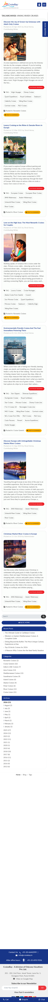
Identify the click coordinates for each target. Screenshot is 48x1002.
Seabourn (37, 97)
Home (18, 775)
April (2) (7, 717)
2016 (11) (7, 757)
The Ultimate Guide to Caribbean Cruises (20, 633)
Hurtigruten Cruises (11, 398)
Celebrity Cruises (10, 101)
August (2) (8, 705)
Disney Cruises (29, 92)
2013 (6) (6, 767)
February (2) (9, 724)
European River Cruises (34, 193)
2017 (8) (6, 754)
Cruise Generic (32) (10, 664)
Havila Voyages (10, 425)
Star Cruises (9, 402)
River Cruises (9, 207)
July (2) (7, 708)
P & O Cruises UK (11, 407)
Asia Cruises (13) (9, 670)
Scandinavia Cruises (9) (11, 676)
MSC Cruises (9, 411)
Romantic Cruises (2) (11, 660)
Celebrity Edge (33, 304)
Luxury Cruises (16, 290)
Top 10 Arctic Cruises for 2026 (16, 647)
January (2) (8, 727)
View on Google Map (24, 979)
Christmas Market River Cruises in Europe (20, 534)
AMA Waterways (10, 198)
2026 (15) (7, 702)
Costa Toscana (10, 420)
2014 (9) (6, 764)
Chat (43, 999)
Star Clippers (15, 393)
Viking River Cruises (25, 101)
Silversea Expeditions (30, 393)
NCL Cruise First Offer (12, 416)
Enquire (25, 999)
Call (6, 999)
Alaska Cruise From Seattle (14, 295)
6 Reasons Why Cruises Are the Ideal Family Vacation (24, 650)
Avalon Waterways (25, 198)
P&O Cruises (22, 106)
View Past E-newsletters (24, 992)
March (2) (8, 720)
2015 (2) (6, 761)
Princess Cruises (10, 304)
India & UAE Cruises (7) (12, 667)
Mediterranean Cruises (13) (13, 673)
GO (42, 988)
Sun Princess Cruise (11, 299)
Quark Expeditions (11, 97)
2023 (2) (6, 736)
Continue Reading (35, 87)
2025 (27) (7, 730)
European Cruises (17, 193)
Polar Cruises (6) (9, 686)
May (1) (7, 714)
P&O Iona (37, 416)
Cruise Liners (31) (9, 692)
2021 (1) (6, 742)
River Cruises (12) (10, 689)
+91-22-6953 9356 (34, 960)
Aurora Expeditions (31, 420)
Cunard (28, 295)
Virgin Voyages (16, 92)
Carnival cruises (10, 106)
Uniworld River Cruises (12, 202)
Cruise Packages (29, 290)
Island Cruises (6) (9, 679)
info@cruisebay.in (25, 955)
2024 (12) (7, 733)
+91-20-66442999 (29, 952)
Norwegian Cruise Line (27, 407)
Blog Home (25, 622)
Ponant (19, 420)
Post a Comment (12, 115)
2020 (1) (6, 745)
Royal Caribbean (25, 97)
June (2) (7, 711)
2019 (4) (6, 748)
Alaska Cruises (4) (10, 683)
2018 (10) (7, 751)
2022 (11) (7, 739)
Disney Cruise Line (35, 402)
